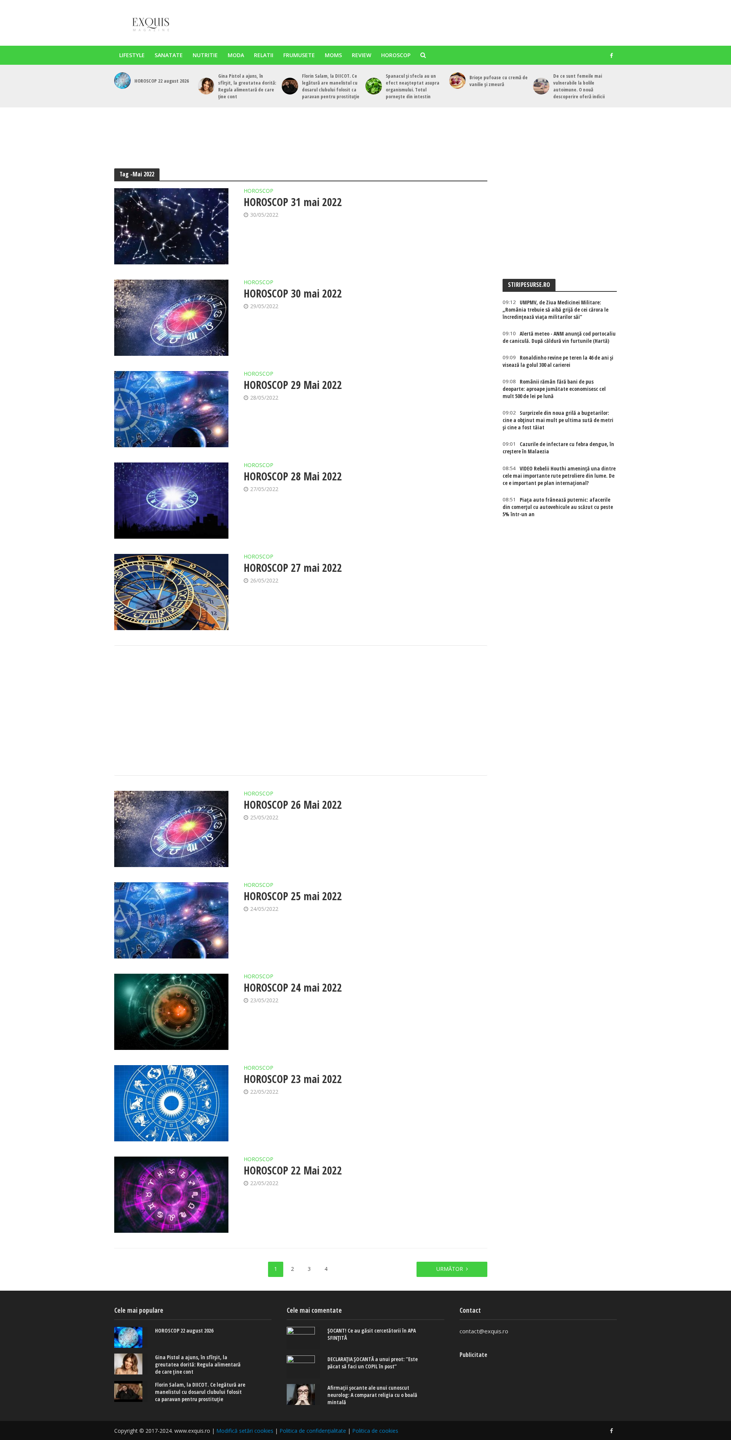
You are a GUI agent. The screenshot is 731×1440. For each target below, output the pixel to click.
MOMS (333, 55)
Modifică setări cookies (244, 1430)
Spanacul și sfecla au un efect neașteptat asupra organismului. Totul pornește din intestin (412, 86)
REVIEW (361, 55)
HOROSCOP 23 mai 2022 (293, 1079)
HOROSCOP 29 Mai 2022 (293, 385)
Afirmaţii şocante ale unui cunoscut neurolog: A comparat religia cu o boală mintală (372, 1395)
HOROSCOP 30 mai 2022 (293, 293)
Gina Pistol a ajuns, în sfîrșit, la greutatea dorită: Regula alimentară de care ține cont (247, 86)
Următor (449, 1268)
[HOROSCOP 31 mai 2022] (171, 226)
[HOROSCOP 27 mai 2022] (171, 592)
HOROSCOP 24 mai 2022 (293, 987)
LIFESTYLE (132, 55)
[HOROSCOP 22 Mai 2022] (171, 1195)
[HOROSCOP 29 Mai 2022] (171, 409)
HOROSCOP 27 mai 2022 (293, 567)
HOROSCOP (395, 55)
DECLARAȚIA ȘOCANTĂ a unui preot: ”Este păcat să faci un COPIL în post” (372, 1362)
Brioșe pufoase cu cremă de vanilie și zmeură (498, 81)
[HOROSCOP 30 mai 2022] (171, 318)
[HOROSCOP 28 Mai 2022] (171, 500)
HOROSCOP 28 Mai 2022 (293, 476)
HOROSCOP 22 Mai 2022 (293, 1170)
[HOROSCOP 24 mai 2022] (171, 1012)
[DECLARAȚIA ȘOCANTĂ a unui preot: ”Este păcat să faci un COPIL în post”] (303, 1366)
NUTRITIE (205, 55)
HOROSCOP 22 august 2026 (161, 80)
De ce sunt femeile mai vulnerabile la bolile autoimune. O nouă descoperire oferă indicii (579, 86)
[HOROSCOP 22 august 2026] (122, 80)
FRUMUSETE (299, 55)
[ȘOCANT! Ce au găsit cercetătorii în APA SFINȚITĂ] (303, 1338)
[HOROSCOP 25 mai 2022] (171, 920)
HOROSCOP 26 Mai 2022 (293, 804)
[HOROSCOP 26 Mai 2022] (171, 829)
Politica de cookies (375, 1430)
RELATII (263, 55)
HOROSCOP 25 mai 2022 (293, 896)
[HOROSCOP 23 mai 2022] (171, 1103)
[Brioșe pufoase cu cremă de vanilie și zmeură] (457, 80)
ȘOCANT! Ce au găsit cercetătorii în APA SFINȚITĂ (371, 1334)
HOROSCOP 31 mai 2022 (293, 202)
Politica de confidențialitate (312, 1430)
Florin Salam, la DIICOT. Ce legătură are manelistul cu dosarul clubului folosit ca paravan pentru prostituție (330, 86)
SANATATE (169, 55)
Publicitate (473, 1354)
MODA (236, 55)
